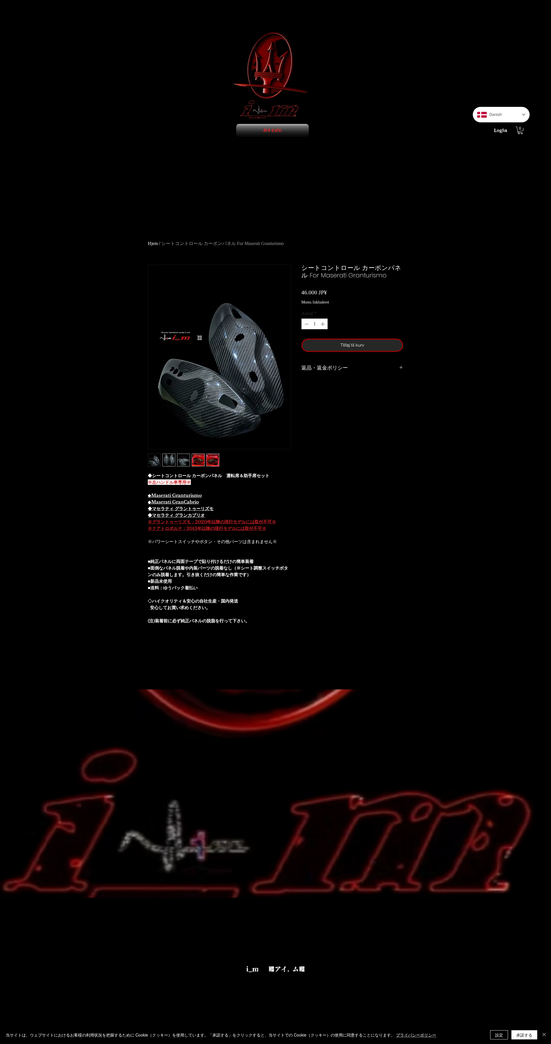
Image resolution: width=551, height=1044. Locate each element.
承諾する (524, 1035)
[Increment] (323, 324)
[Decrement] (306, 324)
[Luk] (544, 1034)
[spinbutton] (314, 324)
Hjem (153, 243)
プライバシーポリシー (416, 1035)
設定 (499, 1035)
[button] (520, 130)
